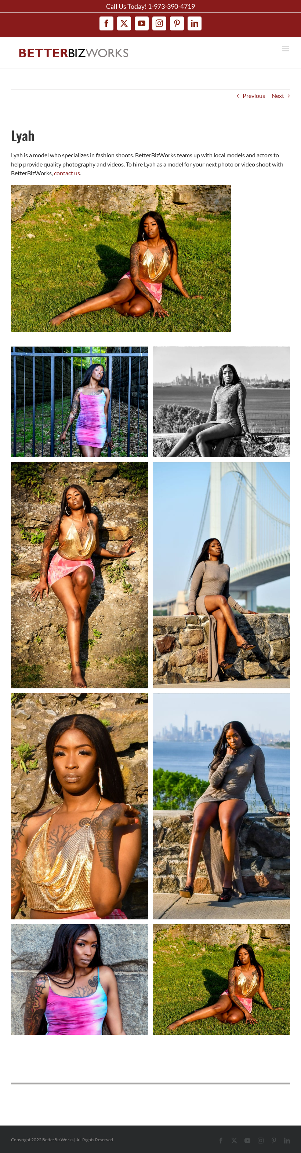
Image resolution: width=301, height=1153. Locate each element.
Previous (254, 95)
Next (278, 95)
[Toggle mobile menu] (286, 48)
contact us (67, 172)
